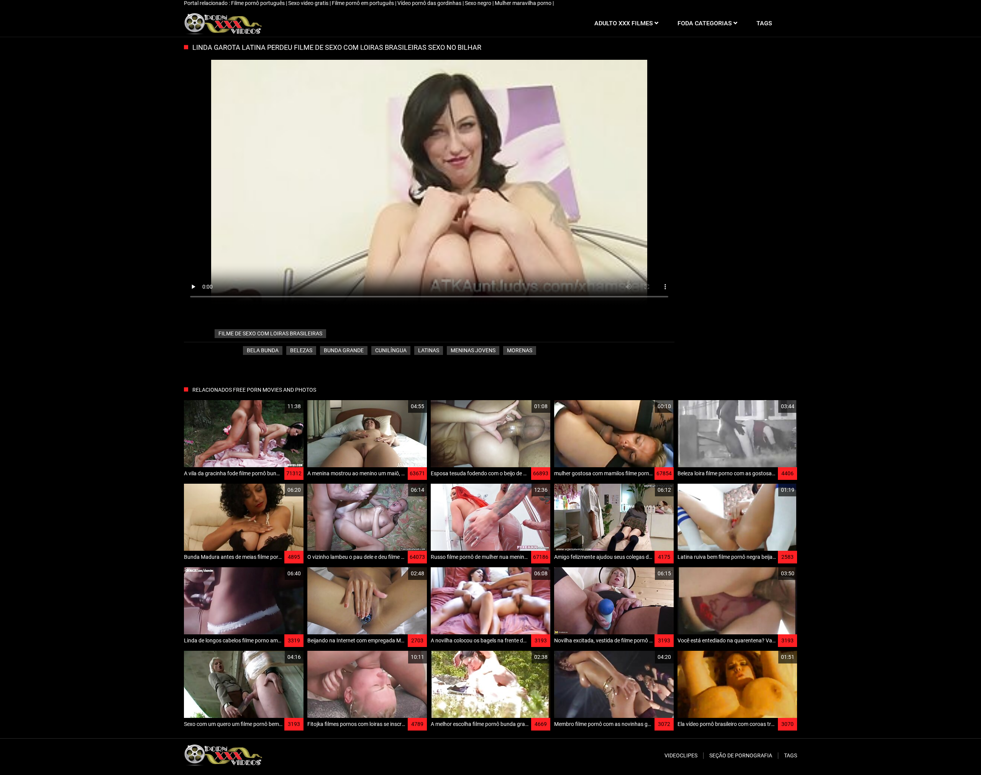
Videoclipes (680, 755)
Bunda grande (344, 350)
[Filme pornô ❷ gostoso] (223, 23)
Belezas (301, 350)
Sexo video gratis (309, 3)
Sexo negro (478, 3)
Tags (790, 755)
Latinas (428, 350)
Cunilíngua (391, 350)
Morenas (519, 350)
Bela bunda (263, 350)
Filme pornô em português (363, 3)
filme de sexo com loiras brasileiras (270, 333)
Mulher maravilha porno (524, 3)
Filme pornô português (258, 3)
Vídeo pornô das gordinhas (430, 3)
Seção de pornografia (740, 755)
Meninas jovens (473, 350)
